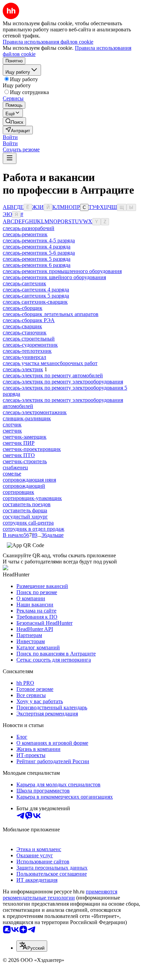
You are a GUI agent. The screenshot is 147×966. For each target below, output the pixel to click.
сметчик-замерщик (24, 437)
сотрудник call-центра (28, 523)
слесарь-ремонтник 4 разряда (36, 247)
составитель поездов (27, 504)
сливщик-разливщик (27, 418)
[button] (10, 137)
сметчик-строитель (25, 461)
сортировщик (18, 492)
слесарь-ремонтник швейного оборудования (54, 277)
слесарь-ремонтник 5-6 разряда (39, 253)
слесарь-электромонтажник (35, 412)
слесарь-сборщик (22, 308)
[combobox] (31, 946)
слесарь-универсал (24, 357)
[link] (14, 121)
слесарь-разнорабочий (28, 228)
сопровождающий (24, 486)
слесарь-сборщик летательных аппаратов (50, 314)
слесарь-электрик (23, 369)
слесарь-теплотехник (27, 351)
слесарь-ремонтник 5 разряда (36, 259)
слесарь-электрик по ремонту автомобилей (53, 375)
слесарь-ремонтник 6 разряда (36, 265)
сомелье (12, 474)
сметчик (12, 431)
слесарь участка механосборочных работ (50, 363)
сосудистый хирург (25, 516)
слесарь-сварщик (22, 326)
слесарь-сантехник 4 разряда (36, 289)
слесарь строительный (29, 339)
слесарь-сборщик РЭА (29, 320)
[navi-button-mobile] (9, 158)
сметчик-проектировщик (32, 449)
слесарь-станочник (24, 332)
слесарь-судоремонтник (30, 345)
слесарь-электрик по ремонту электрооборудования (63, 381)
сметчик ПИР (19, 443)
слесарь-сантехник (24, 283)
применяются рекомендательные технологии (60, 895)
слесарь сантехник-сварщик (35, 302)
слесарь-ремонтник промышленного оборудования (62, 271)
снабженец (15, 467)
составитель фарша (25, 510)
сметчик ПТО (19, 455)
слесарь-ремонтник (25, 234)
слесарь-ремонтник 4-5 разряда (39, 240)
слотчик (12, 424)
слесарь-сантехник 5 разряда (36, 296)
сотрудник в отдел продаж (33, 529)
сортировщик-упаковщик (32, 498)
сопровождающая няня (29, 480)
